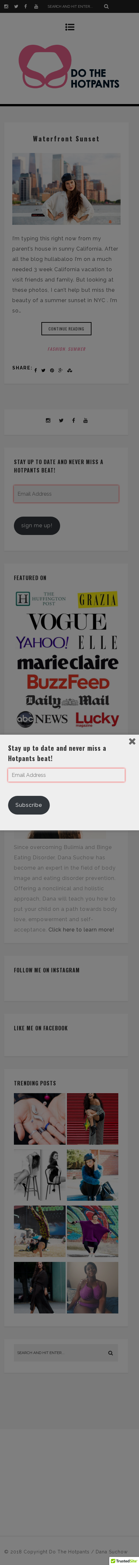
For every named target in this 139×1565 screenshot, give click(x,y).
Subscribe (29, 805)
